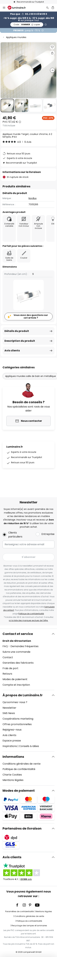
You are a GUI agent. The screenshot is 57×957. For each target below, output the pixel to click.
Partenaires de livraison (22, 828)
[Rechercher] (47, 7)
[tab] (28, 659)
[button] (7, 105)
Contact (8, 657)
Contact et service (18, 634)
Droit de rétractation (17, 641)
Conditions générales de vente (22, 764)
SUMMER (27, 24)
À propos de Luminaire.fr (23, 695)
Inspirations (10, 746)
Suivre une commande (16, 652)
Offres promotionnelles (17, 724)
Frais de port (10, 668)
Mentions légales (13, 780)
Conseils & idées (29, 746)
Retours (7, 674)
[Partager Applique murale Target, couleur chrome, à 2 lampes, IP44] (52, 53)
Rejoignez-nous (12, 729)
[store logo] (18, 7)
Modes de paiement (15, 679)
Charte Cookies (12, 774)
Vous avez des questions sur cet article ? (31, 316)
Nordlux (32, 198)
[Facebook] (19, 905)
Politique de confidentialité (31, 613)
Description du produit (19, 341)
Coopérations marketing (18, 719)
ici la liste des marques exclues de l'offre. (28, 620)
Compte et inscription (16, 685)
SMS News (9, 713)
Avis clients (12, 350)
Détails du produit (16, 331)
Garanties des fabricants (18, 663)
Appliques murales (16, 37)
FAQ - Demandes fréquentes (20, 646)
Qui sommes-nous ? (15, 702)
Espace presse (12, 740)
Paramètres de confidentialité (19, 911)
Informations (13, 756)
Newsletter (9, 708)
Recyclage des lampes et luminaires (29, 925)
